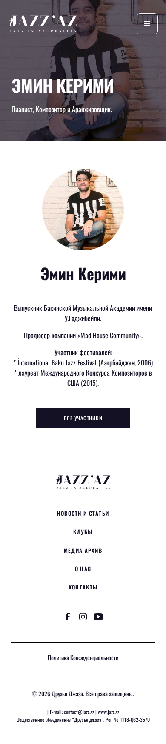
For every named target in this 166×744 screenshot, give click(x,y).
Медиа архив (83, 550)
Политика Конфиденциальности (83, 657)
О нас (83, 569)
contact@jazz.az (79, 711)
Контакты (83, 587)
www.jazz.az (108, 711)
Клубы (82, 532)
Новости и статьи (83, 513)
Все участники (83, 418)
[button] (147, 23)
